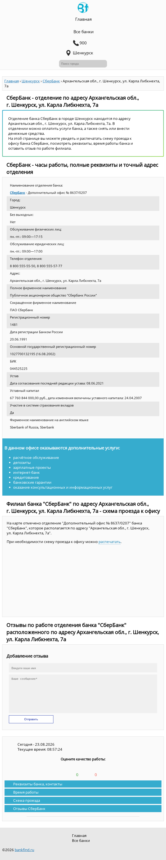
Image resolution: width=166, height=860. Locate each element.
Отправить (31, 719)
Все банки (83, 32)
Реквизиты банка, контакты (37, 784)
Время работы (25, 792)
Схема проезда (26, 800)
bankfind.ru (24, 849)
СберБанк (17, 192)
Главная (83, 19)
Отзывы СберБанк (29, 808)
